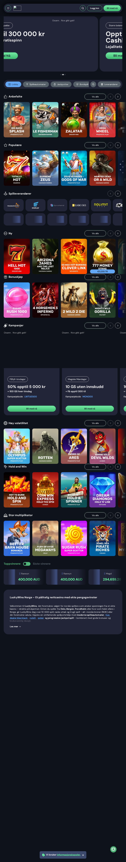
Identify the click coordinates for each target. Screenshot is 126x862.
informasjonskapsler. (69, 854)
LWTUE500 (30, 396)
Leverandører (111, 84)
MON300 (88, 396)
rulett (33, 618)
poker (41, 618)
